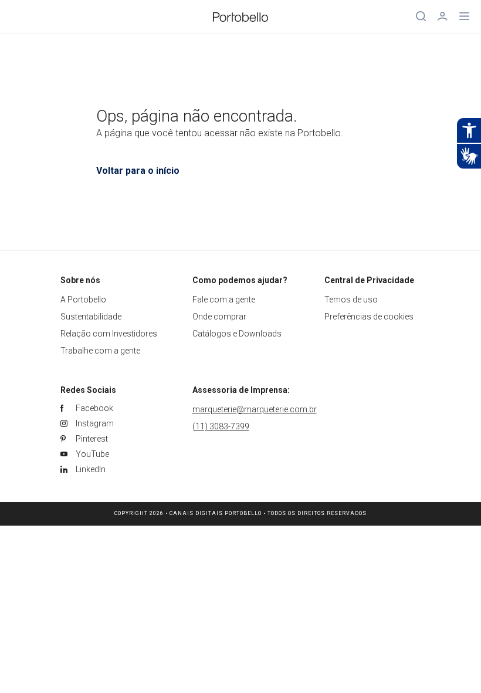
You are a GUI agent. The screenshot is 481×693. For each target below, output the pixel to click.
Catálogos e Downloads (237, 333)
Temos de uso (351, 299)
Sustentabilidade (90, 316)
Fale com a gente (223, 299)
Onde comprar (219, 316)
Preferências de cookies (369, 316)
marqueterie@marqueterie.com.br (254, 409)
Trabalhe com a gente (100, 350)
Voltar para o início (137, 170)
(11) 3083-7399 (220, 426)
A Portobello (83, 299)
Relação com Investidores (108, 333)
